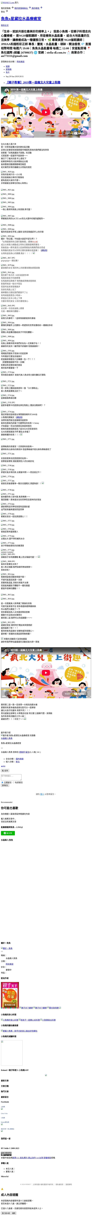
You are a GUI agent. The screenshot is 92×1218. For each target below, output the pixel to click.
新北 (18, 762)
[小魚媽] (2, 1109)
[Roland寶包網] (2, 1124)
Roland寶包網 (5, 1122)
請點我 (44, 250)
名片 (8, 72)
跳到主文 (5, 25)
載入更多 (5, 771)
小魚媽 (3, 1106)
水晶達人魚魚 (6, 738)
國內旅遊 (19, 759)
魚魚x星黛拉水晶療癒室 (21, 19)
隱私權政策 (59, 1184)
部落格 (9, 69)
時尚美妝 (20, 62)
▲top (3, 766)
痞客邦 (22, 752)
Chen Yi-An (4, 1113)
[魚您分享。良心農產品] (2, 1131)
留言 (27, 752)
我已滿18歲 (6, 1213)
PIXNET (28, 1184)
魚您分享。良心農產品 (7, 1129)
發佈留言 (5, 785)
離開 (13, 1213)
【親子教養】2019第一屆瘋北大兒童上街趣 (33, 82)
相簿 (8, 66)
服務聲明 (69, 1184)
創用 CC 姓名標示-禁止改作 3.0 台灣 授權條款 (31, 1158)
